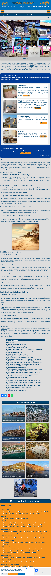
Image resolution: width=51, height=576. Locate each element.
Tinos (40, 526)
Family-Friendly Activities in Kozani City (18, 356)
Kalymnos (27, 531)
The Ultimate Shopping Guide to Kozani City (19, 387)
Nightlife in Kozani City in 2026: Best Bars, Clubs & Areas (23, 374)
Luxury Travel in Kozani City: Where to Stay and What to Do (24, 372)
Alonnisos (6, 566)
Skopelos (24, 566)
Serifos (18, 526)
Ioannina (40, 511)
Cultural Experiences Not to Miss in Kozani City (20, 351)
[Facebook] (2, 396)
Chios (15, 542)
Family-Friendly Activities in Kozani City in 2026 (20, 357)
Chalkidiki (13, 549)
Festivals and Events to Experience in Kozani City (21, 361)
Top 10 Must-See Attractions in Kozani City (19, 389)
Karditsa (47, 511)
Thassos (20, 552)
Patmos (30, 533)
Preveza (19, 513)
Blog (34, 402)
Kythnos (25, 524)
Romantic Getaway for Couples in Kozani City (20, 379)
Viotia (38, 513)
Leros (11, 533)
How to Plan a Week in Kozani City (17, 367)
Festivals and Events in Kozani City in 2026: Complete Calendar (24, 359)
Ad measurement (42, 568)
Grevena (38, 549)
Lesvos (32, 542)
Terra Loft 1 (21, 131)
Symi (41, 533)
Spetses (36, 561)
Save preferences (13, 573)
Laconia (36, 557)
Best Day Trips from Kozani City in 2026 (18, 346)
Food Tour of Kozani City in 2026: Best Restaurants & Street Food (25, 362)
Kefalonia (17, 537)
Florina (31, 549)
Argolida (12, 557)
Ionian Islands (7, 536)
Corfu (5, 537)
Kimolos (11, 524)
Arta (5, 511)
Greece (20, 63)
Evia (12, 566)
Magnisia (12, 513)
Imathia (44, 549)
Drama (20, 549)
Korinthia (29, 557)
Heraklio (12, 518)
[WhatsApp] (12, 396)
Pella (29, 550)
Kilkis (18, 550)
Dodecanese (6, 529)
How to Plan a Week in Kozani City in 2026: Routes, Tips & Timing (25, 369)
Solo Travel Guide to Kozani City (16, 384)
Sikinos (29, 526)
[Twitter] (5, 396)
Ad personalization (32, 568)
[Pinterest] (8, 396)
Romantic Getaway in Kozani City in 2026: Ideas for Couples (24, 380)
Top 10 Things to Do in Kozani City (17, 390)
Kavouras (29, 276)
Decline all (4, 573)
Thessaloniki (27, 552)
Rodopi (39, 550)
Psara (43, 542)
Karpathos (34, 531)
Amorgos (6, 523)
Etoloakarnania (12, 511)
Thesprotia (25, 513)
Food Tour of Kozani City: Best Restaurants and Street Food (23, 364)
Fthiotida (33, 511)
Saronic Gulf (7, 560)
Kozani (32, 64)
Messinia (42, 557)
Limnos (38, 542)
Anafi (12, 523)
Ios (45, 523)
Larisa (5, 513)
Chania (6, 518)
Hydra (18, 561)
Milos (30, 524)
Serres (14, 552)
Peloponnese (7, 555)
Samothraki (7, 552)
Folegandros (39, 523)
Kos (46, 531)
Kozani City (25, 63)
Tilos (46, 533)
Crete (5, 516)
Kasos (40, 531)
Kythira (24, 537)
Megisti (17, 533)
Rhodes (36, 533)
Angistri (12, 561)
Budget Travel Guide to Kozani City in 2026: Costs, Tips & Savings (25, 349)
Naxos (42, 524)
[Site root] (5, 3)
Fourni (21, 542)
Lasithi (18, 518)
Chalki (20, 531)
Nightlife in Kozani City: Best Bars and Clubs (20, 375)
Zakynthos (42, 537)
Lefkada (30, 537)
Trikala (32, 513)
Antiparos (24, 523)
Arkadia (19, 557)
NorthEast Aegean (8, 540)
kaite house (22, 86)
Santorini (11, 526)
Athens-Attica (7, 505)
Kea (5, 524)
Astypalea (14, 531)
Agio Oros (6, 549)
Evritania (21, 511)
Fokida (27, 511)
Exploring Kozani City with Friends (17, 354)
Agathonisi (6, 531)
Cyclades (5, 521)
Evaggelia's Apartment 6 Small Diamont (31, 101)
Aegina (6, 561)
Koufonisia (17, 524)
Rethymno (25, 518)
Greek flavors (30, 66)
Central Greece (7, 510)
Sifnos (23, 526)
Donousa (31, 523)
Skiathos (18, 566)
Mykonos (36, 524)
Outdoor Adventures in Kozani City (17, 377)
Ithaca (11, 537)
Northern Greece (8, 547)
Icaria (26, 542)
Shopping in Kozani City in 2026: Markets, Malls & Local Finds (24, 382)
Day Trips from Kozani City (15, 352)
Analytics (30, 571)
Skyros (31, 566)
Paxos (36, 537)
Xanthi (34, 552)
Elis (24, 557)
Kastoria (6, 550)
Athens (6, 507)
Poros (23, 561)
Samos (6, 544)
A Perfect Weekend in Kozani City (17, 344)
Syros (35, 526)
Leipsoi (6, 533)
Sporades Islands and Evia (11, 564)
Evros (26, 549)
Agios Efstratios (8, 542)
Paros (5, 526)
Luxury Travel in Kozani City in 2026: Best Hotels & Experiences (24, 370)
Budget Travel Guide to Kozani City (17, 347)
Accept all (21, 573)
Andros (18, 523)
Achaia (6, 557)
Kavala (12, 550)
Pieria (34, 550)
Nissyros (23, 533)
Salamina (29, 561)
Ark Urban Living (23, 116)
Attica (11, 507)
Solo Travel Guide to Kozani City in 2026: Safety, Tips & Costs (24, 385)
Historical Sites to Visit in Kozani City (18, 366)
